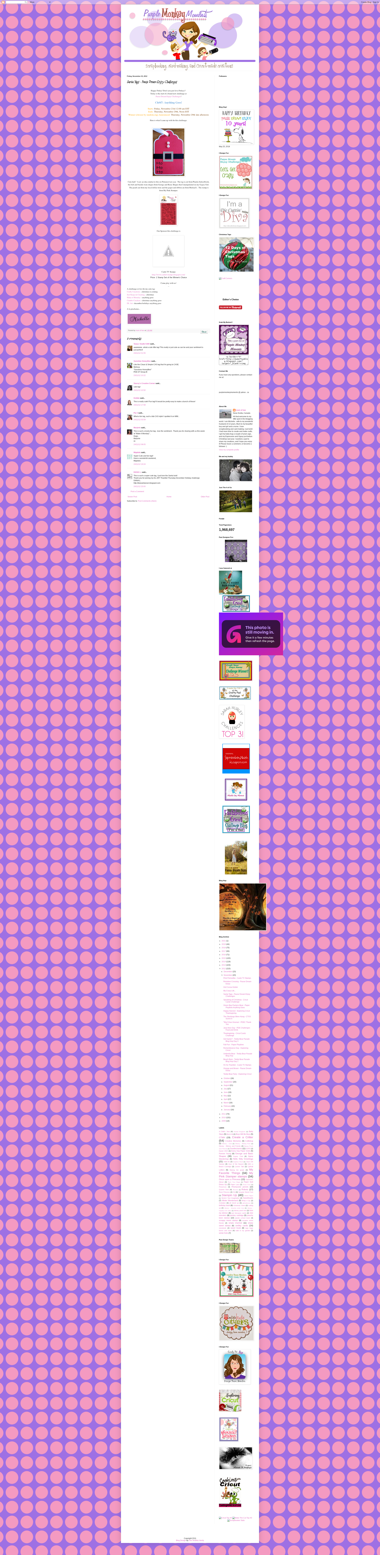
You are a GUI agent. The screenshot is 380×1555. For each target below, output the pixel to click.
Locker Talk (239, 1166)
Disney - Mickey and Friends (230, 1146)
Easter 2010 (223, 1151)
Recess (235, 1189)
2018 (224, 948)
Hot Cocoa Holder (230, 987)
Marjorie (137, 428)
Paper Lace (235, 1184)
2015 (224, 958)
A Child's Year (224, 1131)
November (228, 975)
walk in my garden (243, 1230)
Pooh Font (247, 1184)
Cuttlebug (249, 1141)
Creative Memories (233, 1141)
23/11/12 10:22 (140, 375)
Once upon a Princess (229, 1179)
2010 (224, 1118)
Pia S (136, 413)
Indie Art (227, 1162)
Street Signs (248, 1195)
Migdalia (137, 452)
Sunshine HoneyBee (142, 361)
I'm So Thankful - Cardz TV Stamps (237, 1065)
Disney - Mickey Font (243, 1143)
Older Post (205, 497)
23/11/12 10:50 (140, 390)
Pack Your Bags (234, 1182)
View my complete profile (229, 450)
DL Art (130, 303)
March (226, 1103)
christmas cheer (239, 1205)
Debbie (137, 398)
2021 (224, 941)
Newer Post (132, 497)
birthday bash (224, 1205)
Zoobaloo (222, 1203)
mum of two (241, 410)
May (226, 1096)
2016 (224, 955)
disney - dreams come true (234, 1208)
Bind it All (230, 1134)
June (226, 1092)
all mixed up (234, 1203)
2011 (224, 1114)
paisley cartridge (237, 1215)
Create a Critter (242, 1137)
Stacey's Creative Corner (144, 383)
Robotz (245, 1189)
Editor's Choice (231, 299)
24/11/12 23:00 (140, 486)
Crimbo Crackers (133, 300)
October (227, 1078)
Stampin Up (229, 1195)
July (225, 1089)
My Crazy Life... (229, 991)
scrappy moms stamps (228, 1220)
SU (234, 1192)
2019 (224, 944)
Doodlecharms (236, 1149)
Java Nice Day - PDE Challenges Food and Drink (236, 1029)
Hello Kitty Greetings (243, 1159)
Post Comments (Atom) (147, 501)
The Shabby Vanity (196, 1540)
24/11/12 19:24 (140, 464)
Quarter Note (224, 1189)
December (228, 972)
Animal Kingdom (239, 1131)
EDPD (248, 1148)
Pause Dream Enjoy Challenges (168, 96)
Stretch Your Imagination (230, 1198)
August (227, 1085)
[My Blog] (236, 561)
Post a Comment (137, 491)
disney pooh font (240, 1210)
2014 (224, 962)
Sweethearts (248, 1198)
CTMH (222, 1137)
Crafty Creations (133, 291)
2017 (224, 951)
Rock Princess (224, 1192)
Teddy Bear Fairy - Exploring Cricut (237, 1074)
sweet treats (236, 1228)
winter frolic (223, 1233)
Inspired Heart (238, 1162)
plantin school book (242, 1218)
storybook (222, 1228)
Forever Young (225, 1154)
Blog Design (181, 1540)
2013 (224, 965)
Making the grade (237, 1170)
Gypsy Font (238, 1156)
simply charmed (235, 1223)
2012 (224, 969)
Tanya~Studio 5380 (142, 344)
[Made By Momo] (236, 800)
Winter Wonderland (230, 1201)
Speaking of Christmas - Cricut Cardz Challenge (235, 1001)
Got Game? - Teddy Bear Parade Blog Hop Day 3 (236, 1040)
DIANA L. (137, 472)
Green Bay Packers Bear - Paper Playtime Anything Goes (236, 1006)
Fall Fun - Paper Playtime (233, 1045)
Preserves (223, 1187)
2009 (224, 1121)
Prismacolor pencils (240, 1187)
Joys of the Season (236, 1164)
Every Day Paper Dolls (240, 1151)
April (226, 1099)
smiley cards (241, 1225)
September (228, 1082)
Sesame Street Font (245, 1192)
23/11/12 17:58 (140, 405)
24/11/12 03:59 (140, 420)
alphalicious (246, 1203)
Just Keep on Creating (136, 294)
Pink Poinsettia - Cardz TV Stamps (237, 978)
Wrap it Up (246, 1200)
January (227, 1110)
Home (169, 497)
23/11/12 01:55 (140, 353)
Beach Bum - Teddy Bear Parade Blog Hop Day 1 (236, 1060)
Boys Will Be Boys (243, 1134)
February (227, 1106)
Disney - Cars (227, 1143)
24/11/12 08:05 (140, 444)
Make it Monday (133, 297)
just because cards (239, 1213)
